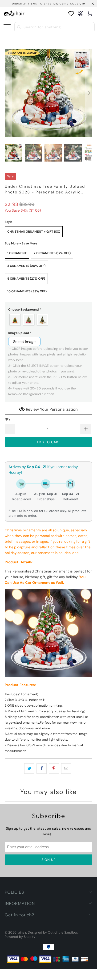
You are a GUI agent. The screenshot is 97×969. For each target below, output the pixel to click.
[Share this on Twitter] (29, 768)
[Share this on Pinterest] (54, 768)
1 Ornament (17, 253)
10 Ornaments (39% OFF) (27, 291)
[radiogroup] (48, 320)
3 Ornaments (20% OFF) (26, 266)
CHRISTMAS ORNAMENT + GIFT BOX (33, 232)
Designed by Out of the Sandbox (53, 932)
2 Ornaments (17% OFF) (52, 253)
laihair (21, 932)
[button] (48, 309)
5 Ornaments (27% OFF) (26, 279)
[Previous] (8, 93)
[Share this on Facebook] (41, 768)
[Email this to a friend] (66, 768)
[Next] (89, 93)
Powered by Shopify (20, 937)
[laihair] (14, 13)
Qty (7, 419)
